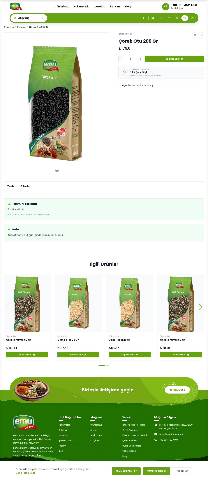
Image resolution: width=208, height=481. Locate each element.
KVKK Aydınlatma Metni (134, 435)
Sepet (93, 430)
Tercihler (182, 470)
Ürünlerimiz (61, 6)
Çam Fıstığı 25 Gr (68, 340)
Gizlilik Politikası (130, 430)
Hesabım (63, 435)
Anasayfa (9, 27)
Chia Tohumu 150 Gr (18, 340)
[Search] (144, 18)
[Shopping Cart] (152, 18)
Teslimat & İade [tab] (18, 186)
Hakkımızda (82, 6)
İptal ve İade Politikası (133, 424)
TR (184, 18)
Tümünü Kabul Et (126, 470)
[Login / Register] (177, 18)
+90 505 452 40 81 (184, 5)
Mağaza (21, 27)
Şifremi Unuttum (67, 440)
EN (192, 18)
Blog (128, 6)
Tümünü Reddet (156, 470)
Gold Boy (148, 85)
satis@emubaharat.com (172, 434)
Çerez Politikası (130, 440)
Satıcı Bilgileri (129, 450)
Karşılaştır (95, 440)
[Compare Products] (168, 18)
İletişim (115, 6)
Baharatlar (137, 85)
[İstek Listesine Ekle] (195, 35)
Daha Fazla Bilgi (25, 473)
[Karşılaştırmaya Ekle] (201, 35)
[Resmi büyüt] (104, 38)
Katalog (99, 6)
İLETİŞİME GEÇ (177, 389)
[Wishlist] (160, 18)
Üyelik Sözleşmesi (131, 445)
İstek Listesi (96, 435)
